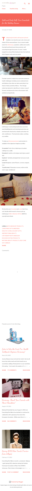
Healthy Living (14, 8)
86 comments (11, 421)
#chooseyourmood (14, 141)
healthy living (7, 231)
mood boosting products (11, 238)
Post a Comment (13, 472)
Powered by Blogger (17, 482)
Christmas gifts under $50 (10, 228)
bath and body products (15, 226)
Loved (20, 209)
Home (3, 8)
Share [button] (4, 245)
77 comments (11, 370)
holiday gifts (16, 231)
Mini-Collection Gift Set (15, 213)
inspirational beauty (9, 233)
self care (23, 240)
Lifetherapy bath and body (11, 235)
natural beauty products (11, 240)
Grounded (13, 209)
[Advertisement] (16, 307)
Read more (26, 370)
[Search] (25, 3)
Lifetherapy (10, 44)
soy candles (6, 243)
